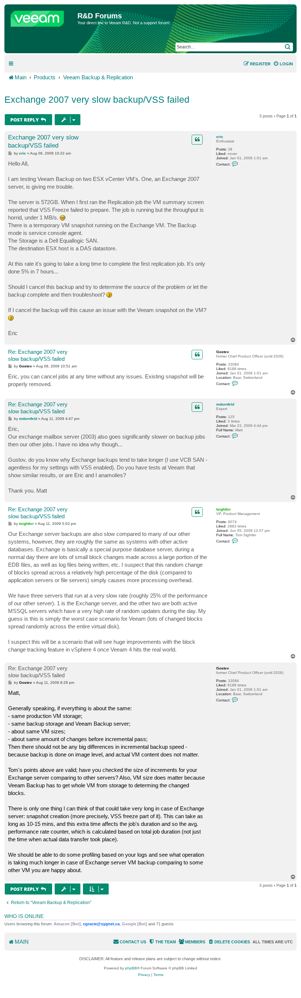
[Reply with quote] (197, 139)
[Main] (41, 17)
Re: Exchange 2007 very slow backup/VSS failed (38, 355)
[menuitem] (283, 63)
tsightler (223, 509)
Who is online (24, 916)
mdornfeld (225, 404)
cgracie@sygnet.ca (101, 924)
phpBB (131, 968)
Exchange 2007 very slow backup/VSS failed (96, 99)
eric (219, 137)
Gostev (222, 352)
